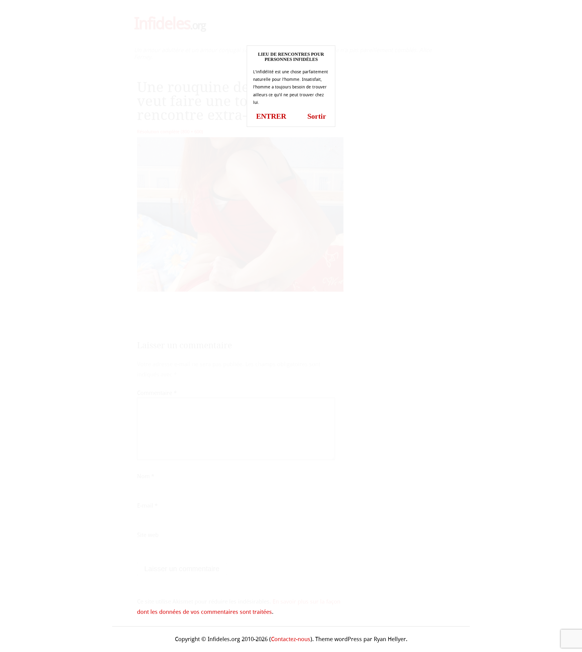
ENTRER (271, 116)
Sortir (316, 116)
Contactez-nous (290, 639)
